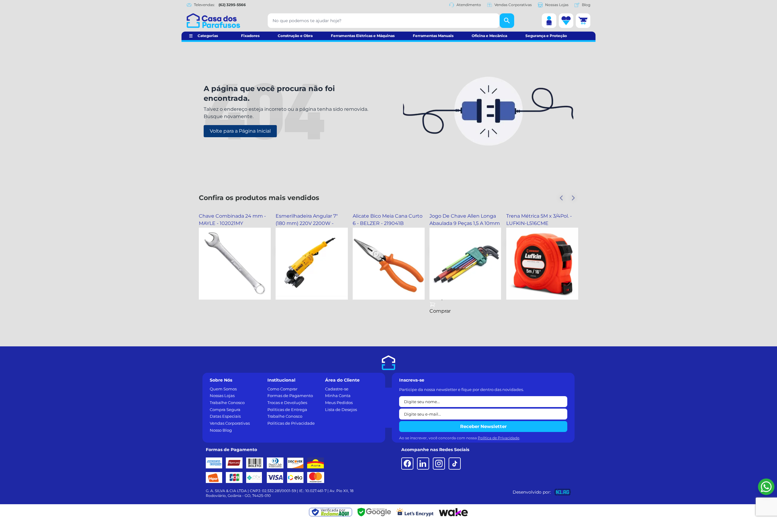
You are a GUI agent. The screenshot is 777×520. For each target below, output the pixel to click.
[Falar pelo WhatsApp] (766, 486)
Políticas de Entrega (287, 409)
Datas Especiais (225, 416)
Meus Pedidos (339, 402)
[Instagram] (439, 463)
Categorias (208, 35)
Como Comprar (282, 388)
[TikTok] (455, 463)
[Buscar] (507, 20)
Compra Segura (225, 409)
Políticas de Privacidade (291, 423)
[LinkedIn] (423, 463)
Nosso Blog (221, 430)
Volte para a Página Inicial (240, 131)
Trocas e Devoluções (287, 402)
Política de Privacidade (498, 438)
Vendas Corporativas (513, 4)
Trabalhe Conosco (227, 402)
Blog (586, 4)
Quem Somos (223, 388)
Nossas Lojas (556, 4)
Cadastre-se (336, 388)
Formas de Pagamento (290, 395)
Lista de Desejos (341, 409)
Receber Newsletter (483, 426)
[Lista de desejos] (566, 20)
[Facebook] (407, 463)
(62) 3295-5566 (232, 4)
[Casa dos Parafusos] (213, 20)
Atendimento (468, 4)
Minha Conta (338, 395)
